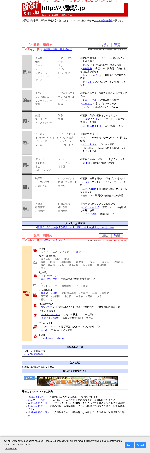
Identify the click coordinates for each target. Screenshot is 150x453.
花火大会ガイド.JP (37, 403)
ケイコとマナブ (90, 207)
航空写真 (117, 44)
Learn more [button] (11, 448)
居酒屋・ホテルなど (54, 240)
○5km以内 (123, 49)
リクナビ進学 (89, 214)
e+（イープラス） (91, 182)
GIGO (85, 137)
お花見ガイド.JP (36, 400)
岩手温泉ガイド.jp (91, 126)
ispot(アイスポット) (92, 119)
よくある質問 (53, 15)
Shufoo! (86, 163)
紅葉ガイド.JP (35, 406)
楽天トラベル (89, 100)
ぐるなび (87, 65)
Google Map (47, 338)
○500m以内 (108, 49)
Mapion (60, 338)
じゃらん (87, 103)
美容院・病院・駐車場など (58, 49)
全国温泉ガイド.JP (37, 412)
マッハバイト (48, 326)
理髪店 (77, 252)
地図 (104, 44)
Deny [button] (129, 445)
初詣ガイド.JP (35, 397)
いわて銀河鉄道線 (103, 20)
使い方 (44, 15)
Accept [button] (140, 445)
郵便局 (44, 293)
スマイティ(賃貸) (50, 318)
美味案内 (87, 68)
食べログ (87, 82)
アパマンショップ (50, 314)
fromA (44, 330)
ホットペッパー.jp (91, 75)
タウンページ (48, 307)
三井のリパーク (49, 278)
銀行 (55, 293)
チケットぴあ (89, 144)
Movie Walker (89, 189)
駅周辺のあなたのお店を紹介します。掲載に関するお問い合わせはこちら (75, 227)
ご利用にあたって (66, 15)
